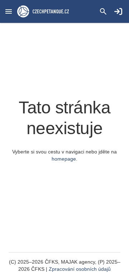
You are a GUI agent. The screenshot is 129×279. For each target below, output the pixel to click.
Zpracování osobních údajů (80, 269)
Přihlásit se (118, 11)
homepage (64, 159)
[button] (8, 11)
